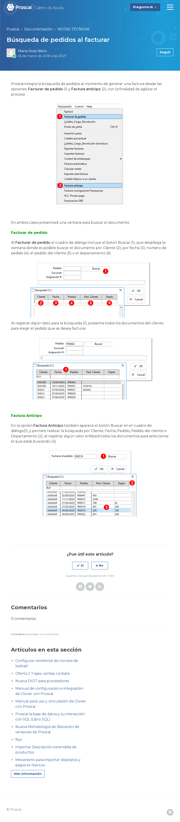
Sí (82, 565)
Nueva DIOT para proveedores (42, 681)
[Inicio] (35, 7)
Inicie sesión (18, 634)
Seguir (165, 52)
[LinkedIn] (99, 586)
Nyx (18, 739)
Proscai (13, 29)
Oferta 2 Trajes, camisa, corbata (42, 673)
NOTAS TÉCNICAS (74, 29)
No (101, 565)
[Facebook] (80, 586)
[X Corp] (90, 586)
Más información (28, 774)
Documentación (38, 29)
